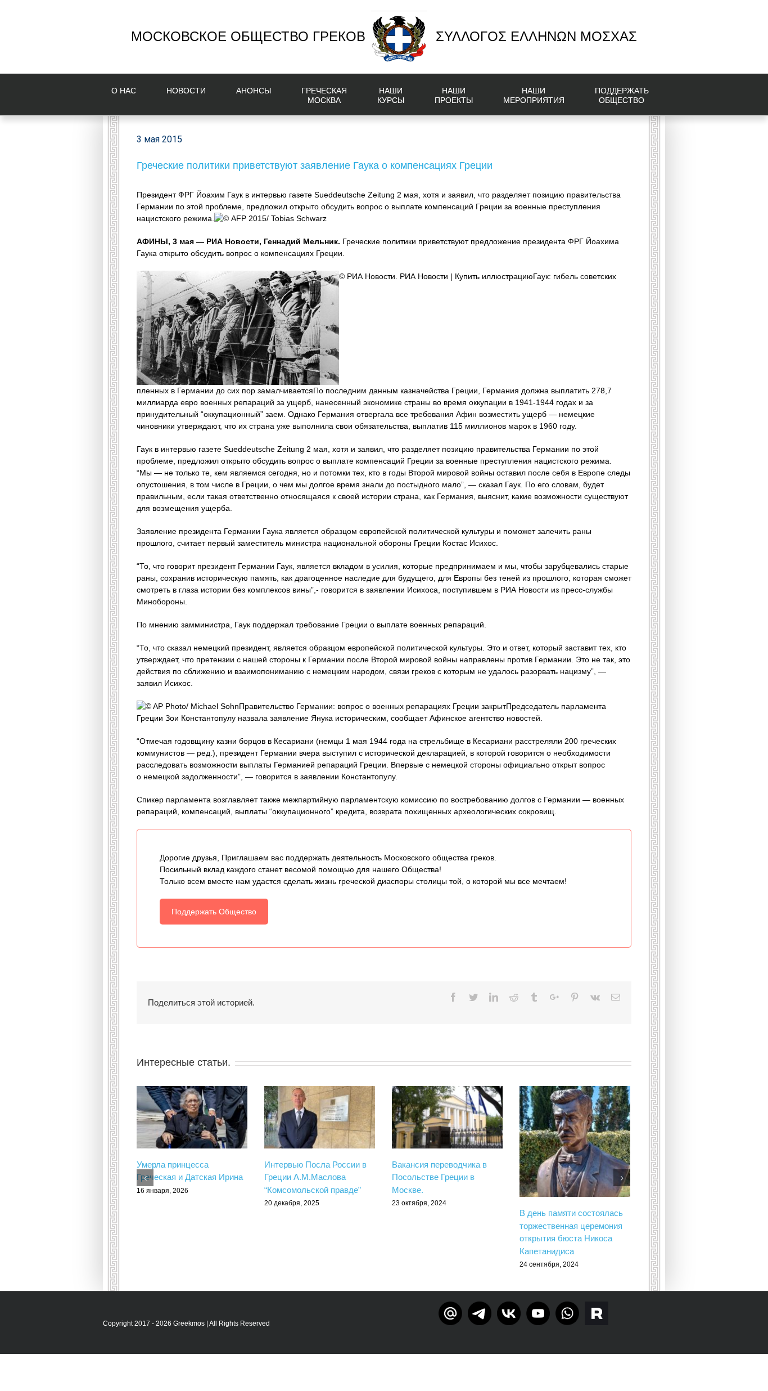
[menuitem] (130, 94)
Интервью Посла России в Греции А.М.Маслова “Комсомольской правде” (315, 1177)
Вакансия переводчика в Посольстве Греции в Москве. (439, 1177)
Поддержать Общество (213, 911)
